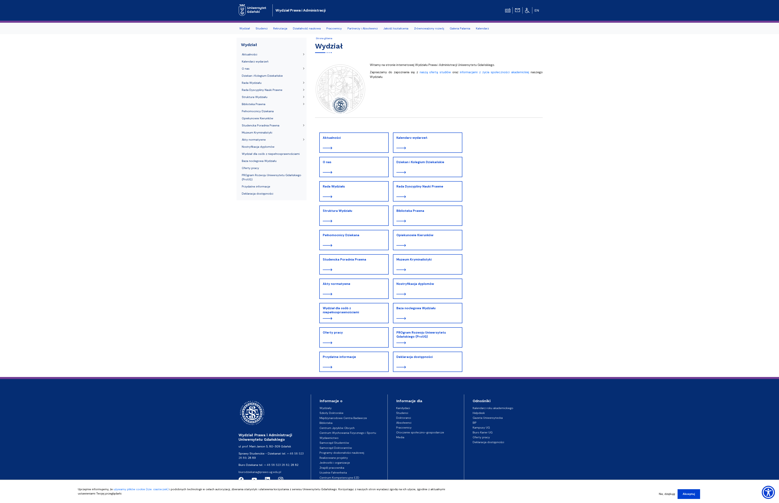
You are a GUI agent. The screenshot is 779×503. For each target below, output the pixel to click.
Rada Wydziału (334, 186)
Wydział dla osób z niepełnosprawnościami (341, 310)
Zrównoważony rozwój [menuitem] (429, 28)
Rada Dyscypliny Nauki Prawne (419, 186)
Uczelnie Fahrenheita (333, 472)
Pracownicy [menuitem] (334, 28)
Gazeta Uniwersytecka (488, 418)
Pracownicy (404, 427)
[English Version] (537, 10)
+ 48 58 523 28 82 (276, 465)
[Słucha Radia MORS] (507, 10)
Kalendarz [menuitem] (482, 28)
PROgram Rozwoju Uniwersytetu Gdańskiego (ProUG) (421, 335)
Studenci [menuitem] (262, 28)
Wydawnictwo (329, 438)
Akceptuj (689, 493)
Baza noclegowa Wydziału (416, 308)
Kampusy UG (481, 427)
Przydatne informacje (339, 357)
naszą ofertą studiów (435, 72)
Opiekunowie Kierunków (414, 235)
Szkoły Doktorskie (331, 413)
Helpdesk (479, 413)
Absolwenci (403, 422)
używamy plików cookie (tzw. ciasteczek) (141, 489)
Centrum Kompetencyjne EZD (339, 477)
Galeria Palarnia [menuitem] (460, 28)
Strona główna (324, 38)
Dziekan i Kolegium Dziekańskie (420, 162)
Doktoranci (403, 418)
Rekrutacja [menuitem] (280, 28)
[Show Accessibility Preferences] (768, 492)
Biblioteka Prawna (410, 211)
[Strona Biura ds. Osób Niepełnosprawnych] (527, 10)
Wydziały (326, 408)
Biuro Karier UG (483, 432)
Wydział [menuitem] (244, 28)
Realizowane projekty (334, 458)
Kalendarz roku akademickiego (493, 408)
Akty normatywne (336, 284)
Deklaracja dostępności (414, 357)
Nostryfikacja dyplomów (415, 284)
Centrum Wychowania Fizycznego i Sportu (348, 433)
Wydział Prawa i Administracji (300, 10)
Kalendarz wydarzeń (411, 138)
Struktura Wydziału (337, 211)
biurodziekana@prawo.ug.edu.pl (260, 472)
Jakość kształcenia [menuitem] (395, 28)
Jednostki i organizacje (335, 462)
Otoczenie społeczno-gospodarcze (420, 432)
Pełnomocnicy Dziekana (341, 235)
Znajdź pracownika (332, 468)
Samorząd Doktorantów (336, 448)
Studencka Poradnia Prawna (344, 259)
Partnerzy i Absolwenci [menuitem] (363, 28)
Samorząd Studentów (334, 443)
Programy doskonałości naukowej (342, 453)
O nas (327, 162)
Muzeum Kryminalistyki (414, 259)
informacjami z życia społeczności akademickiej (494, 72)
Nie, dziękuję (667, 494)
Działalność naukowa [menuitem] (307, 28)
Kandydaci (403, 408)
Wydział (249, 44)
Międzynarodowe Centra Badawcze (343, 418)
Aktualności (332, 138)
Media (400, 437)
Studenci (402, 413)
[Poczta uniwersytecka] (517, 10)
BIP (475, 422)
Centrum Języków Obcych (337, 428)
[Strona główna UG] (252, 7)
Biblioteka (326, 423)
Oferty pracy (333, 333)
